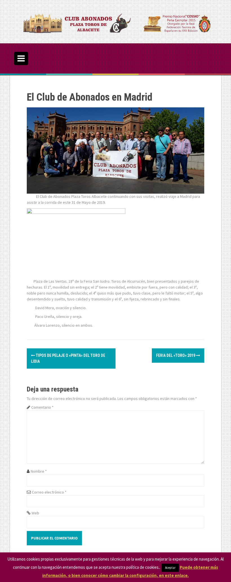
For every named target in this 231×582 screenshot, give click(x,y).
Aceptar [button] (170, 568)
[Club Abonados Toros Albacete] (115, 21)
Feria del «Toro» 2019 (176, 355)
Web (35, 512)
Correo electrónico (49, 492)
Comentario (42, 407)
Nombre (39, 471)
